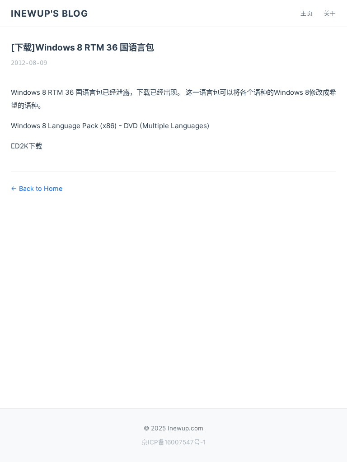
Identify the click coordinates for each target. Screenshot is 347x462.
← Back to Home (36, 188)
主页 (306, 13)
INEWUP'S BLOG (49, 13)
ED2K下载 (26, 146)
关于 (330, 13)
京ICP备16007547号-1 (173, 442)
